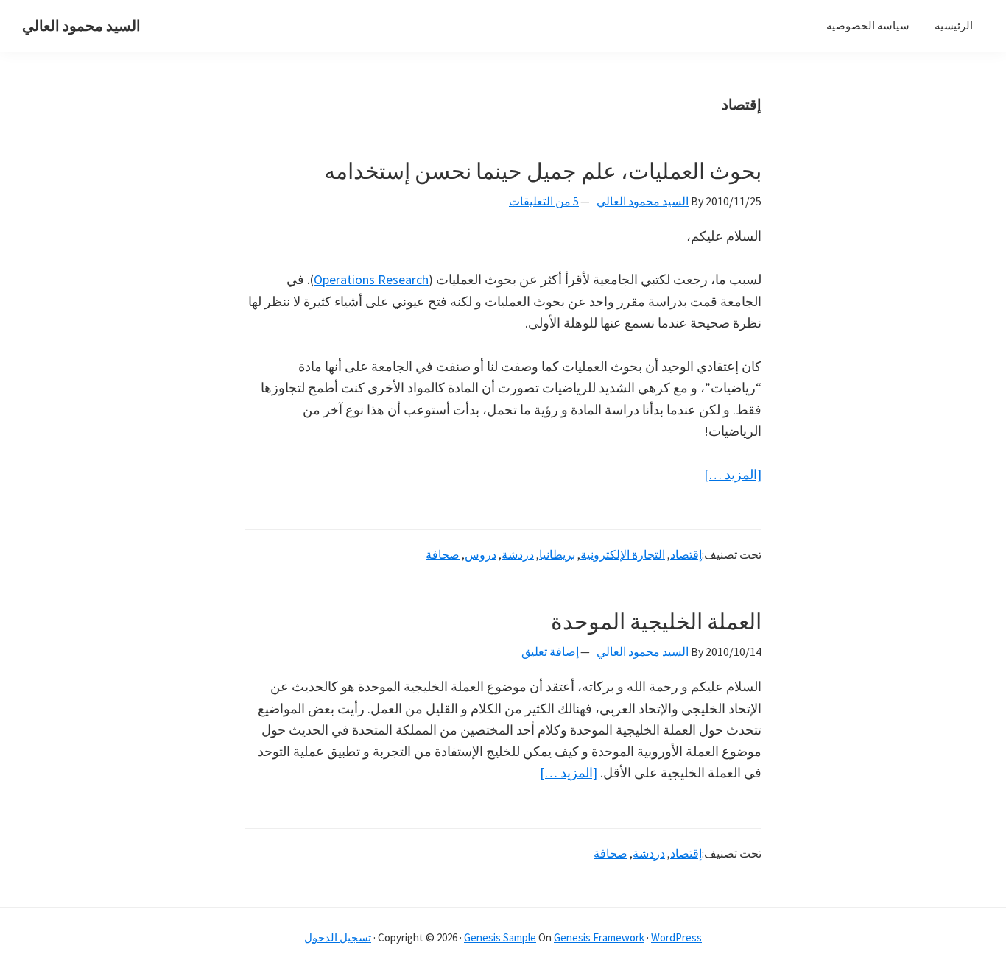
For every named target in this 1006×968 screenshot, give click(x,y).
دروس (480, 554)
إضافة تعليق (550, 651)
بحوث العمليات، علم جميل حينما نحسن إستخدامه (542, 171)
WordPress (676, 937)
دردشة (518, 554)
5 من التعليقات (544, 201)
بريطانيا (557, 554)
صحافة (443, 554)
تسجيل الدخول (337, 937)
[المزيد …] (732, 475)
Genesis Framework (599, 937)
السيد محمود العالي (81, 25)
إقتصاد (686, 554)
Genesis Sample (500, 937)
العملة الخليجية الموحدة (656, 621)
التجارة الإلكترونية (622, 554)
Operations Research (371, 279)
